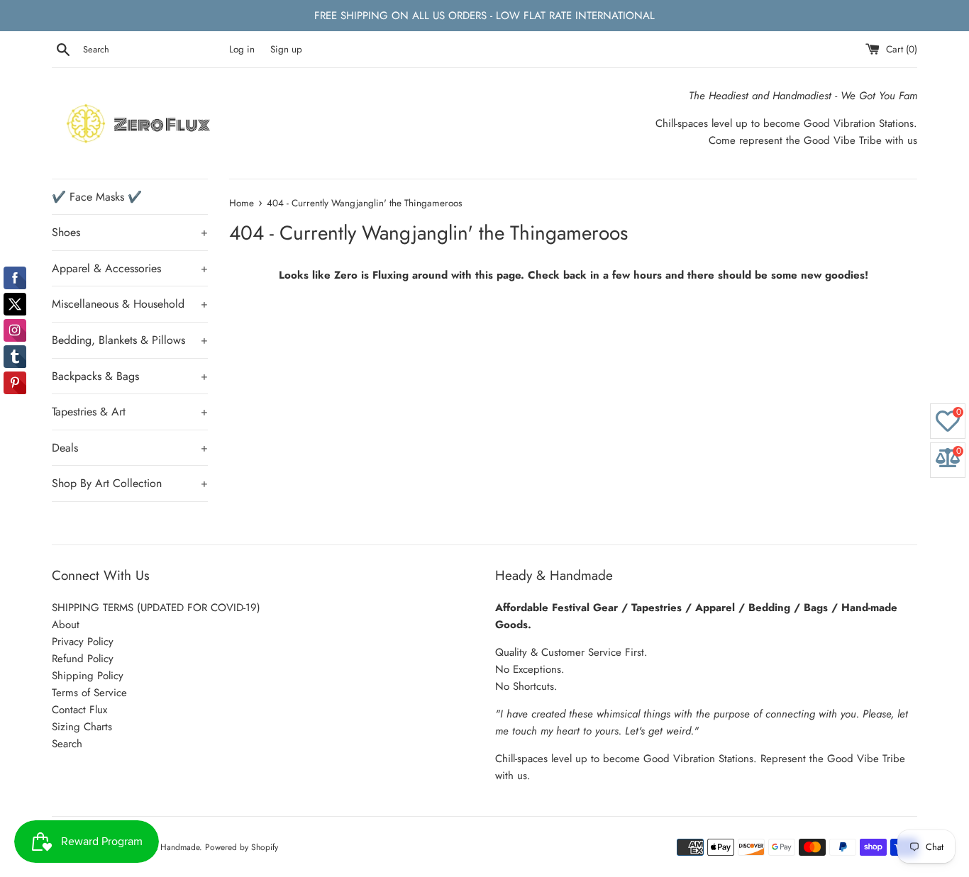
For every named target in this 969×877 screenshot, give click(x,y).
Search (67, 744)
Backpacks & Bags (130, 376)
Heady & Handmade (162, 847)
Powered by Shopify (241, 847)
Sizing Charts (82, 726)
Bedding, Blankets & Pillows (130, 340)
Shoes (130, 232)
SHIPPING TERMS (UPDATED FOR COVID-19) (156, 607)
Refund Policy (82, 658)
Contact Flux (79, 709)
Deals (130, 448)
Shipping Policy (87, 675)
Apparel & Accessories (130, 268)
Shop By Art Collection (130, 483)
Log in (242, 49)
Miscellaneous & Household (130, 304)
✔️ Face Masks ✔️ (97, 197)
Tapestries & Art (130, 411)
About (65, 624)
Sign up (286, 49)
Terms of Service (89, 692)
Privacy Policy (82, 641)
